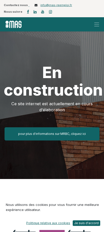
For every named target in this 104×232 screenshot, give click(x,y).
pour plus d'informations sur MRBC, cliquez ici (52, 134)
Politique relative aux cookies (48, 223)
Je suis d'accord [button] (86, 223)
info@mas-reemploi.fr (56, 5)
